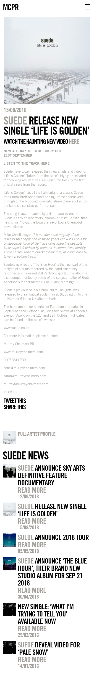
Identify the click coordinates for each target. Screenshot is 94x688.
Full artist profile (36, 433)
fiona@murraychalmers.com (24, 368)
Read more (32, 490)
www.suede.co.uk (16, 328)
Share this (14, 407)
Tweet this (15, 401)
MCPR (10, 6)
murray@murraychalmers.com (26, 384)
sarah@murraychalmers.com (25, 376)
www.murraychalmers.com (23, 352)
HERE (74, 141)
